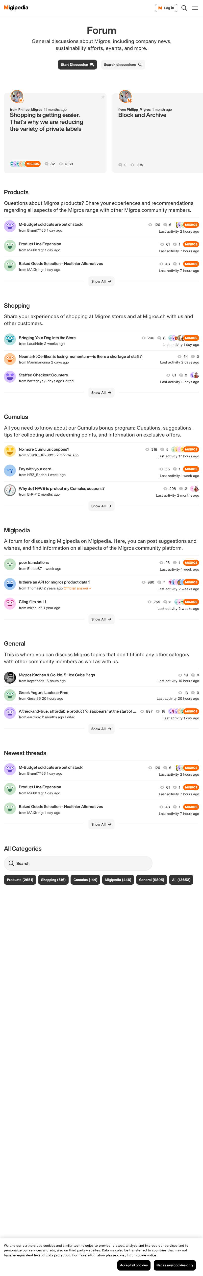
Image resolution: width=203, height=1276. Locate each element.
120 (157, 224)
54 (185, 356)
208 (172, 488)
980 (151, 582)
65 (167, 469)
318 (154, 449)
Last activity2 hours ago (179, 231)
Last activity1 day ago (181, 344)
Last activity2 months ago (177, 495)
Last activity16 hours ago (178, 681)
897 (149, 711)
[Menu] (195, 7)
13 (186, 692)
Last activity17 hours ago (178, 456)
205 (139, 165)
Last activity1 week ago (179, 475)
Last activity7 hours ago (179, 251)
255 (156, 602)
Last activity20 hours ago (178, 698)
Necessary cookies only (174, 1265)
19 (186, 675)
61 (168, 244)
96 (167, 562)
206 (151, 338)
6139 (69, 164)
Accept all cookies (134, 1265)
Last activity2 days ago (179, 362)
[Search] (184, 8)
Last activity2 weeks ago (178, 589)
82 (53, 164)
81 (174, 375)
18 (163, 711)
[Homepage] (16, 7)
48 (167, 264)
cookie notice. (146, 1255)
